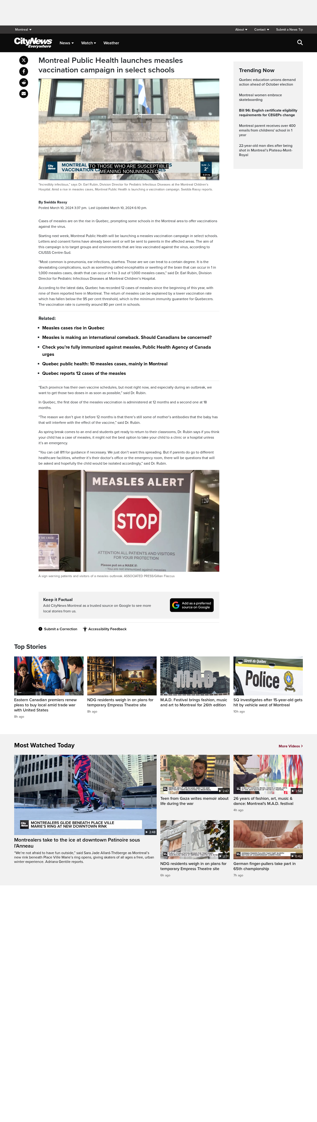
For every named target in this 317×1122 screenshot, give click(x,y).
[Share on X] (23, 60)
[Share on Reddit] (23, 82)
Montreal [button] (21, 30)
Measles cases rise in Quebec (73, 328)
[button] (241, 30)
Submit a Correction (60, 629)
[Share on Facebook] (23, 71)
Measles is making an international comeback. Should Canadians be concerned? (127, 338)
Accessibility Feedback (107, 629)
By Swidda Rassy (53, 202)
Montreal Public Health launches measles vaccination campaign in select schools (111, 65)
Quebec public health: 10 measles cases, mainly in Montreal (105, 364)
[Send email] (23, 93)
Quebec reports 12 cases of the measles (84, 373)
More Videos (289, 746)
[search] (300, 43)
